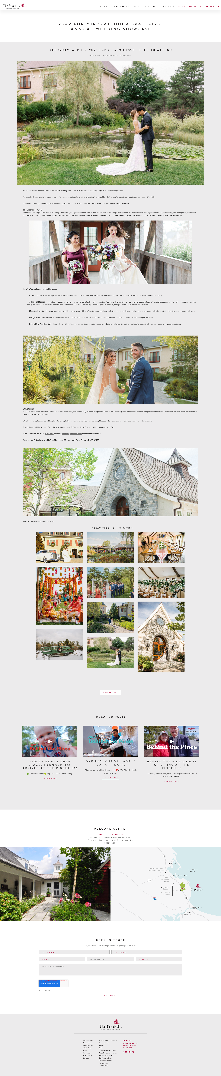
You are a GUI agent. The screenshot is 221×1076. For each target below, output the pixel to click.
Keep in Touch (211, 6)
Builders (101, 1048)
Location (166, 6)
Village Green (107, 55)
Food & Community (119, 55)
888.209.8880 (195, 6)
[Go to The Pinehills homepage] (15, 6)
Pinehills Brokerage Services (108, 1053)
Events (129, 55)
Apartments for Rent (105, 1060)
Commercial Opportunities (107, 1050)
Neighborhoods (88, 1045)
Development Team (105, 1058)
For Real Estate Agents (106, 1055)
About (136, 6)
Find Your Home (100, 6)
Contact (180, 6)
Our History (87, 1053)
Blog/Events (151, 6)
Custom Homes (88, 1043)
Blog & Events (87, 1055)
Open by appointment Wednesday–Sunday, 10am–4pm (111, 840)
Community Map (104, 1043)
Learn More (49, 778)
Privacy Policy (103, 1065)
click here (49, 434)
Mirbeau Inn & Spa (90, 191)
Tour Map (102, 1045)
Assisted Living (103, 1063)
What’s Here (121, 6)
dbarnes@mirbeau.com (72, 434)
